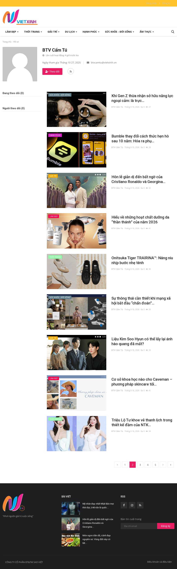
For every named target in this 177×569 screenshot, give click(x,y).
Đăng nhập (151, 3)
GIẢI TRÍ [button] (53, 31)
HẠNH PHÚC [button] (90, 31)
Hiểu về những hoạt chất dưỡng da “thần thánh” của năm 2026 (140, 219)
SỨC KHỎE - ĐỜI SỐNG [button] (118, 31)
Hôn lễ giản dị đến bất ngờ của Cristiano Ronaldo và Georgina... (138, 179)
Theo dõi (54, 71)
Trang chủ (7, 41)
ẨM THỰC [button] (146, 31)
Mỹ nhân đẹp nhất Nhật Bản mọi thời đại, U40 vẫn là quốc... (98, 505)
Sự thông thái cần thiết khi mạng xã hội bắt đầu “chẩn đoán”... (141, 300)
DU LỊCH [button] (70, 31)
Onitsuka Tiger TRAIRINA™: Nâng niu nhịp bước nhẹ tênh (142, 260)
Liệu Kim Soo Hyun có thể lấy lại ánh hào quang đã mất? (142, 341)
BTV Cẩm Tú (117, 107)
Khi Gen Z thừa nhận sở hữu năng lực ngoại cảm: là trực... (142, 98)
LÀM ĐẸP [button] (11, 31)
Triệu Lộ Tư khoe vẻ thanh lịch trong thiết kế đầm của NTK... (141, 422)
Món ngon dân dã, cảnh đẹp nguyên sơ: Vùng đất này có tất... (96, 539)
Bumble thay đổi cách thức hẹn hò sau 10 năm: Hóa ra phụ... (140, 138)
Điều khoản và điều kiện (159, 561)
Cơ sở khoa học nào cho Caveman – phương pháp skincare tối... (141, 381)
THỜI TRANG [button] (32, 31)
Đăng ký (166, 3)
